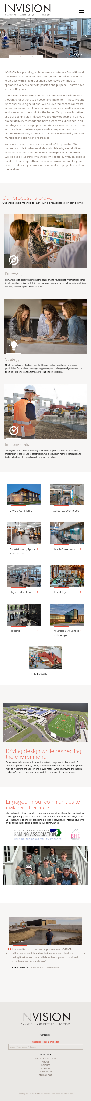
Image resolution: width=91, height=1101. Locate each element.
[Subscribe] (83, 1046)
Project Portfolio (45, 1058)
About (45, 1061)
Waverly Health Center (19, 57)
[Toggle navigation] (81, 9)
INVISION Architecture (28, 10)
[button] (5, 38)
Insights (45, 1065)
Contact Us (45, 1034)
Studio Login (45, 1075)
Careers (45, 1068)
